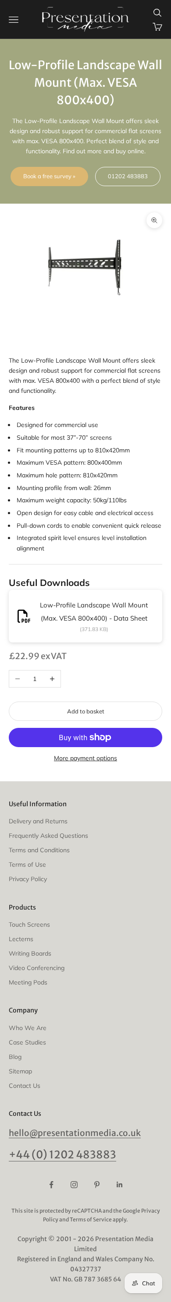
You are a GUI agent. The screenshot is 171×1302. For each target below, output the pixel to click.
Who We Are (27, 1028)
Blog (15, 1057)
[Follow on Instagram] (74, 1184)
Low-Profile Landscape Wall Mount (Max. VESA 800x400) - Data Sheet (94, 611)
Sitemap (20, 1071)
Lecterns (21, 939)
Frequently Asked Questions (48, 836)
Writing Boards (30, 953)
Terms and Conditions (39, 850)
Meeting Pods (28, 982)
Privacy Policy (28, 879)
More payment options (85, 758)
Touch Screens (29, 924)
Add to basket (85, 711)
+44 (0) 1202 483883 (62, 1154)
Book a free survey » (49, 176)
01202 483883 (128, 176)
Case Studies (27, 1042)
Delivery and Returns (38, 821)
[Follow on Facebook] (51, 1184)
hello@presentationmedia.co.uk (75, 1133)
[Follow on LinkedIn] (119, 1184)
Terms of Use (27, 864)
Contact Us (24, 1086)
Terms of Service (91, 1219)
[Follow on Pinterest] (97, 1184)
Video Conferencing (36, 968)
